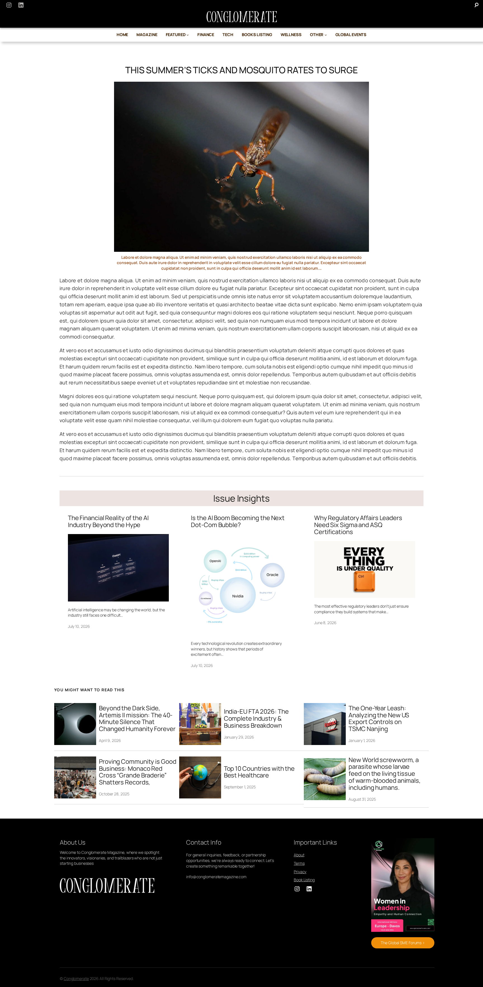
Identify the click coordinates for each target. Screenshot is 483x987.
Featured (176, 34)
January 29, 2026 (239, 737)
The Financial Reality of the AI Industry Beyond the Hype (108, 521)
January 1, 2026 (362, 740)
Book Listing (304, 879)
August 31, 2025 (362, 799)
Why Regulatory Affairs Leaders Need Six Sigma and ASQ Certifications (358, 524)
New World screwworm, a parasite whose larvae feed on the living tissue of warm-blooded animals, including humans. (385, 773)
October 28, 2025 (114, 793)
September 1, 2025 (240, 786)
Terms (299, 863)
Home (122, 34)
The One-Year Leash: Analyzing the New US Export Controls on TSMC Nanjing (379, 718)
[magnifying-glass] (476, 4)
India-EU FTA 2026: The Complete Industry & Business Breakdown (256, 718)
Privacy (300, 871)
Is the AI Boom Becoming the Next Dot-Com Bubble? (238, 521)
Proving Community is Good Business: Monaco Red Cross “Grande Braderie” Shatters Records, (137, 772)
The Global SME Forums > (403, 942)
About (299, 854)
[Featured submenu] (187, 35)
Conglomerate (76, 978)
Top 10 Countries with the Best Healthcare (259, 772)
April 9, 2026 (110, 740)
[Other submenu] (326, 35)
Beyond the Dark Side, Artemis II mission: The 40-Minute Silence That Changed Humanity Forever (137, 718)
